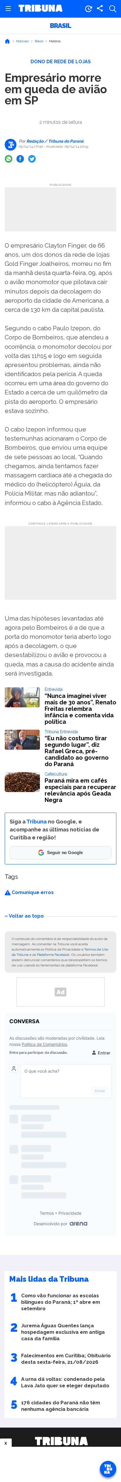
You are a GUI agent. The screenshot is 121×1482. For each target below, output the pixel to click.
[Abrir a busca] (113, 9)
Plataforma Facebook (53, 955)
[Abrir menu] (8, 9)
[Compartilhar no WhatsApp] (8, 159)
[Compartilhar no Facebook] (20, 159)
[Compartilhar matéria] (100, 9)
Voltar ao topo (26, 916)
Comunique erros (32, 892)
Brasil (60, 25)
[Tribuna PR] (61, 1441)
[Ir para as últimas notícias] (88, 8)
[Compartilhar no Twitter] (32, 159)
